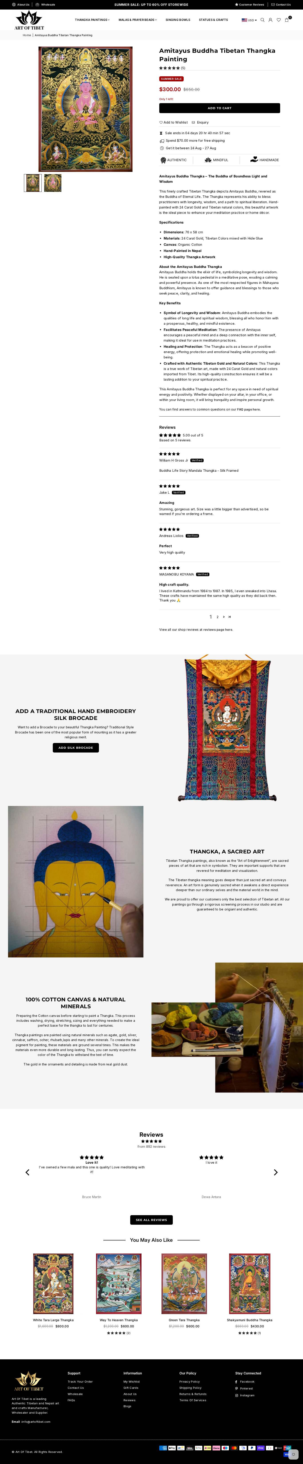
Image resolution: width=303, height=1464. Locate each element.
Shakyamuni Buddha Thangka (184, 1320)
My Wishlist (132, 1381)
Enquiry (202, 122)
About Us (23, 4)
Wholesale (48, 4)
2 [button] (217, 617)
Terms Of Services (192, 1400)
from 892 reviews (151, 1146)
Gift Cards (131, 1387)
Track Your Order (80, 1381)
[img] (169, 454)
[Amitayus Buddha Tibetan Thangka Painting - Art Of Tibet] (53, 183)
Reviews (130, 1400)
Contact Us (283, 4)
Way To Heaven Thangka (53, 1320)
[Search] (263, 20)
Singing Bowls (178, 20)
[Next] (139, 109)
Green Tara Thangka (118, 1320)
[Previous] (31, 109)
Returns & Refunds (193, 1394)
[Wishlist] (279, 20)
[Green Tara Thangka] (119, 1284)
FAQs (71, 1400)
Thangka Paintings (91, 20)
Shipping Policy (190, 1387)
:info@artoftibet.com (35, 1421)
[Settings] (271, 20)
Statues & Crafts (213, 20)
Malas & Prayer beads (136, 20)
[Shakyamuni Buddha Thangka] (184, 1284)
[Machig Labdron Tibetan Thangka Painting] (249, 1284)
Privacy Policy (189, 1381)
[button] (287, 20)
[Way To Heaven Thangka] (53, 1284)
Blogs (128, 1406)
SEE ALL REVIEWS (151, 1220)
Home (27, 35)
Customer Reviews (251, 4)
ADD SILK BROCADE (76, 747)
